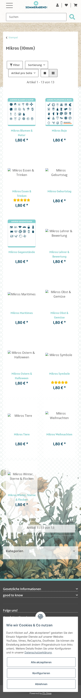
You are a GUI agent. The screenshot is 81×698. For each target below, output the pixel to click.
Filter (16, 65)
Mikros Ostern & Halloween (21, 376)
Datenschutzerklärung (38, 652)
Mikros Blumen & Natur (22, 133)
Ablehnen (41, 684)
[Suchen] (72, 17)
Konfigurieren (41, 673)
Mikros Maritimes (22, 313)
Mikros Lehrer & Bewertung (59, 254)
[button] (57, 5)
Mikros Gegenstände (21, 252)
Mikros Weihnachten (59, 434)
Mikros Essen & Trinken (21, 193)
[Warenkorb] (75, 5)
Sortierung (35, 65)
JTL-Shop (46, 693)
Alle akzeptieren (41, 662)
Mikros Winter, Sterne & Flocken (22, 497)
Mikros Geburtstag (59, 191)
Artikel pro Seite (21, 73)
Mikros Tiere (22, 434)
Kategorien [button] (14, 551)
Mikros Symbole (59, 373)
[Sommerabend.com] (36, 5)
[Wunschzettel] (66, 5)
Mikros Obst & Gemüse (59, 315)
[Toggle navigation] (9, 3)
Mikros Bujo (59, 130)
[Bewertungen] (21, 200)
